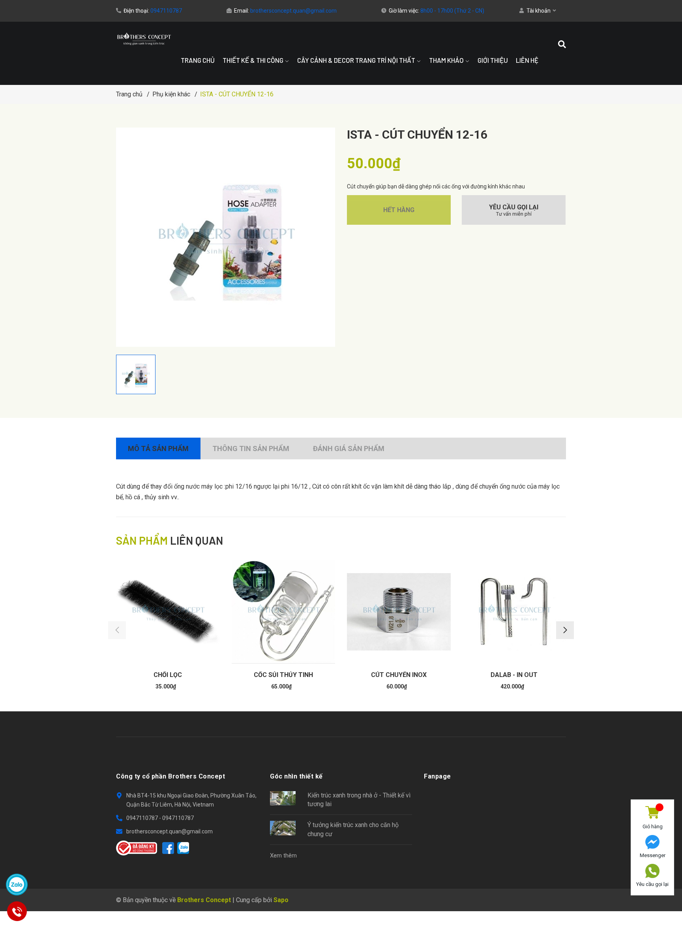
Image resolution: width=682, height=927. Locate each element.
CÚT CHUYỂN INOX (399, 675)
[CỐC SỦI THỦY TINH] (283, 612)
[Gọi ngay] (17, 911)
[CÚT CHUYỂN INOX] (399, 612)
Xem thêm (283, 855)
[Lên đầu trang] (652, 904)
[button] (565, 630)
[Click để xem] (225, 237)
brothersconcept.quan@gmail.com (293, 11)
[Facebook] (168, 848)
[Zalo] (183, 848)
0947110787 (166, 11)
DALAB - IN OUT (514, 675)
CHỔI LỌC (168, 675)
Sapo (281, 900)
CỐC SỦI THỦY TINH (283, 675)
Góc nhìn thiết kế (296, 776)
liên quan (169, 540)
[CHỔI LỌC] (168, 612)
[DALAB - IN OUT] (514, 612)
